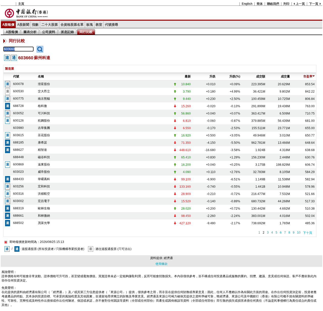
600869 (18, 164)
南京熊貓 (44, 98)
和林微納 (44, 215)
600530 (18, 91)
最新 (188, 76)
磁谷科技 (44, 157)
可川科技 (44, 113)
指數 (35, 24)
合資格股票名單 (72, 24)
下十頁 (307, 233)
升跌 (212, 76)
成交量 (285, 76)
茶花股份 (44, 135)
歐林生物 (44, 208)
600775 (18, 98)
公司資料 (48, 32)
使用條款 (161, 264)
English (247, 4)
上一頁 (300, 4)
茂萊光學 (44, 223)
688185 (18, 142)
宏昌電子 (44, 201)
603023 (18, 172)
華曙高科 (44, 179)
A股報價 (8, 24)
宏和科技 (44, 186)
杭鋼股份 (44, 120)
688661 (18, 215)
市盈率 (307, 76)
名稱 (41, 76)
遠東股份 (44, 164)
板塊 (89, 24)
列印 (286, 4)
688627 (18, 150)
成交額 (260, 76)
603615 (18, 135)
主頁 (21, 4)
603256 (18, 186)
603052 (18, 113)
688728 (18, 106)
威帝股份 (44, 172)
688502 (18, 223)
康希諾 (42, 142)
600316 (18, 193)
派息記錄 (67, 32)
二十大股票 (49, 24)
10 (299, 232)
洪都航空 (44, 193)
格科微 (42, 106)
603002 (18, 201)
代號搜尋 (111, 24)
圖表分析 (30, 32)
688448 (18, 157)
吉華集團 (44, 128)
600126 (18, 120)
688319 (18, 208)
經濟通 (168, 258)
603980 (18, 128)
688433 (18, 179)
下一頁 (313, 4)
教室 (99, 24)
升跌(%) (234, 76)
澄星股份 (44, 84)
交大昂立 (44, 91)
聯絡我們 (273, 4)
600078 (18, 84)
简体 (260, 4)
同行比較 (86, 32)
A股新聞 (23, 24)
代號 (16, 76)
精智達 (42, 150)
